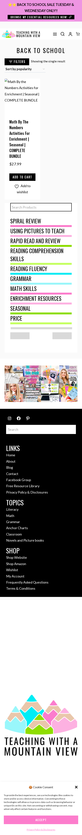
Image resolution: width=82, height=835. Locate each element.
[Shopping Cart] (77, 34)
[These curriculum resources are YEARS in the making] (50, 393)
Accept (41, 820)
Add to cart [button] (22, 177)
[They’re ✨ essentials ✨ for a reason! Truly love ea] (32, 393)
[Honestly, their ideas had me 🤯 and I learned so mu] (50, 375)
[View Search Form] (62, 34)
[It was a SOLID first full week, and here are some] (32, 375)
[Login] (70, 34)
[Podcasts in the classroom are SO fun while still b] (14, 375)
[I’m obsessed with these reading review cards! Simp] (68, 393)
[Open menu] (55, 34)
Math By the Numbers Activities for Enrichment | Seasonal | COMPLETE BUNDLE (19, 139)
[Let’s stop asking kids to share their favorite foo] (68, 375)
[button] (76, 787)
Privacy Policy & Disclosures (41, 829)
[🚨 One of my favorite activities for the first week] (14, 393)
